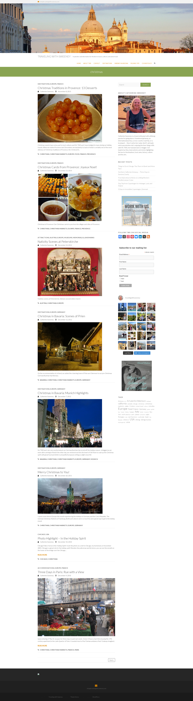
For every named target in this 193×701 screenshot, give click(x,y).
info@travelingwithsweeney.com (49, 2)
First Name (122, 262)
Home (79, 63)
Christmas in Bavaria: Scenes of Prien (61, 316)
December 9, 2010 (64, 575)
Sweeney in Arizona (121, 63)
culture (146, 406)
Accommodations (46, 568)
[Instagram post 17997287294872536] (132, 345)
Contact (97, 63)
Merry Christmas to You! (53, 472)
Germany (61, 312)
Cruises (132, 406)
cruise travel (139, 406)
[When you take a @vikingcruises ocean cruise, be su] (132, 336)
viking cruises (146, 420)
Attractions (43, 237)
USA (47, 534)
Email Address (124, 254)
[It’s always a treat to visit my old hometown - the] (151, 307)
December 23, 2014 (65, 170)
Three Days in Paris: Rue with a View (61, 572)
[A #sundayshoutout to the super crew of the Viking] (122, 336)
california (122, 403)
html (122, 278)
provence (91, 154)
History (127, 412)
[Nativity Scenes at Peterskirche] (76, 272)
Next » (111, 660)
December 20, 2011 (65, 476)
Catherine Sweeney (47, 91)
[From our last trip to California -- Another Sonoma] (141, 316)
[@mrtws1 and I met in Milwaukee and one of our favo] (122, 316)
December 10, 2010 (65, 542)
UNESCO (126, 420)
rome (126, 417)
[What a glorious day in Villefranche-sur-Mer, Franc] (151, 336)
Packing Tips (135, 63)
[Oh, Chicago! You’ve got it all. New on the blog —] (122, 307)
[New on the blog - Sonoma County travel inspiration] (132, 316)
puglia (147, 414)
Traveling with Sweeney (54, 56)
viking (137, 420)
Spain (147, 417)
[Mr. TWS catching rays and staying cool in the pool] (132, 307)
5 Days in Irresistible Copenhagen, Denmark (133, 189)
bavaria (43, 380)
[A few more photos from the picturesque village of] (122, 345)
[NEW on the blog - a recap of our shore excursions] (132, 326)
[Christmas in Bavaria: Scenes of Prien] (76, 346)
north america (126, 414)
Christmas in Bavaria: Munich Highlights (63, 393)
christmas (44, 154)
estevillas (152, 406)
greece (148, 409)
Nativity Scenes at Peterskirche (58, 241)
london (141, 412)
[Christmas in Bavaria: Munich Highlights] (76, 423)
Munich (94, 459)
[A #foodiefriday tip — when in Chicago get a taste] (141, 307)
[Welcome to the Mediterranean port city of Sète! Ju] (141, 345)
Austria (53, 237)
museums (146, 412)
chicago (44, 559)
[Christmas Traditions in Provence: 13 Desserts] (76, 118)
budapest (148, 401)
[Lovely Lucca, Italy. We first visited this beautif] (141, 336)
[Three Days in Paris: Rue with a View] (76, 607)
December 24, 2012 (65, 245)
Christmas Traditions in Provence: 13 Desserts (67, 88)
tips (150, 417)
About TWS (87, 63)
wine (128, 422)
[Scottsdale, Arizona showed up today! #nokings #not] (151, 326)
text (122, 281)
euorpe (71, 229)
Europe (53, 84)
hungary (132, 412)
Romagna (121, 417)
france (83, 154)
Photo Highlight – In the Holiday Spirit (62, 538)
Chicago (41, 534)
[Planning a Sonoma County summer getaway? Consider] (151, 316)
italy (137, 411)
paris (77, 650)
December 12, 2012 (65, 320)
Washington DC (121, 422)
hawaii (122, 412)
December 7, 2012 (64, 396)
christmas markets (58, 154)
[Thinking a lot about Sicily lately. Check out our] (122, 326)
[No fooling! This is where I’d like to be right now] (141, 326)
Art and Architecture (136, 401)
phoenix (137, 414)
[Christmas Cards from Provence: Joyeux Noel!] (76, 197)
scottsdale (141, 417)
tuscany (120, 420)
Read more (42, 555)
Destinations (107, 63)
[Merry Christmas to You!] (76, 496)
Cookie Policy (147, 63)
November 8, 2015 (64, 91)
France (60, 84)
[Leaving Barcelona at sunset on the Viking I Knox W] (151, 345)
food (77, 154)
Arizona (121, 401)
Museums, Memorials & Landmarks (79, 237)
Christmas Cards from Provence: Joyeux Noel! (67, 167)
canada (129, 404)
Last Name (122, 269)
